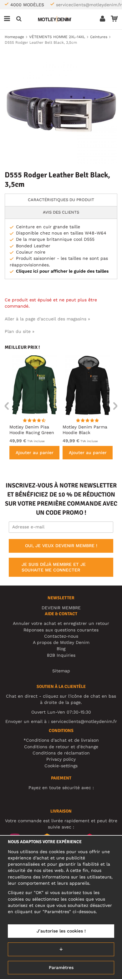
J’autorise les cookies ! (61, 930)
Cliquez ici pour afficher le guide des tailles (62, 271)
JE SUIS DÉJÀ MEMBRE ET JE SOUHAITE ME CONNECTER (54, 567)
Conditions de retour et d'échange (61, 746)
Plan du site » (19, 331)
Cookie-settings (61, 765)
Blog (61, 648)
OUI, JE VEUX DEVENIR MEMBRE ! (61, 545)
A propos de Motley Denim (61, 642)
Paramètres (61, 967)
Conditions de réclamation (61, 752)
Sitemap (61, 670)
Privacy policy (61, 759)
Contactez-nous (61, 636)
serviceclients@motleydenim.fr (89, 4)
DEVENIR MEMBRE (61, 607)
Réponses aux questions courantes (61, 629)
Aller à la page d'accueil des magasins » (47, 318)
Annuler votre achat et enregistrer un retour (61, 623)
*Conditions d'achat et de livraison (61, 740)
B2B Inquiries (61, 655)
